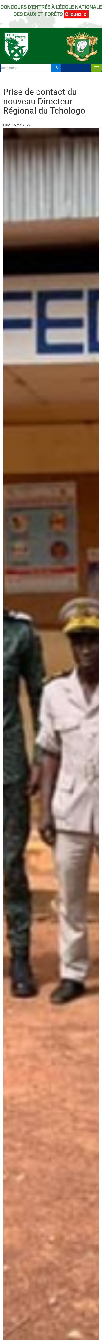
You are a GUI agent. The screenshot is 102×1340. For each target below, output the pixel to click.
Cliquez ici (76, 14)
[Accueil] (51, 40)
